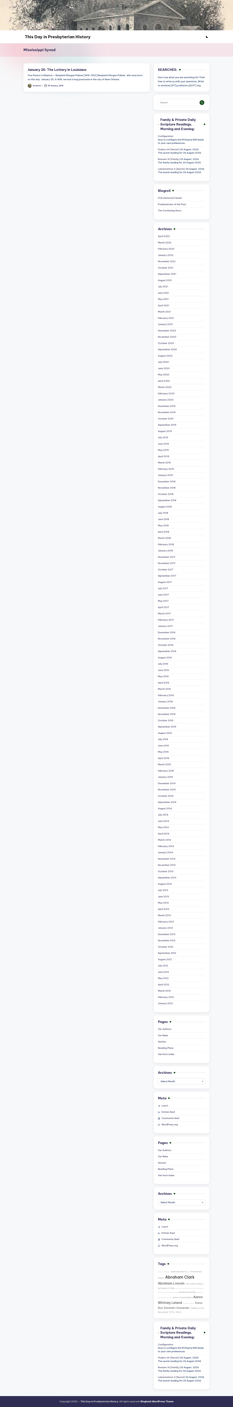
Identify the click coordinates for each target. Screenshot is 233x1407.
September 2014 (167, 802)
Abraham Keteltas (187, 1292)
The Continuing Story (169, 210)
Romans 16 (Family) (169, 159)
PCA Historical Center (170, 197)
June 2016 (163, 670)
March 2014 (164, 839)
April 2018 (163, 531)
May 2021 (163, 299)
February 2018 (166, 544)
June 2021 (163, 292)
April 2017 (163, 607)
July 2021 (163, 286)
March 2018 (164, 538)
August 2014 (165, 808)
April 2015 (163, 758)
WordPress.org (170, 1124)
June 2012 (163, 971)
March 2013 (164, 915)
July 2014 (163, 814)
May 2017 (163, 600)
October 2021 (165, 267)
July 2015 (163, 739)
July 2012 (163, 965)
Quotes (162, 1041)
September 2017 (167, 575)
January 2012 (165, 1003)
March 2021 (164, 311)
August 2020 (165, 355)
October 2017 (165, 569)
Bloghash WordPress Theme (157, 1401)
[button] (202, 102)
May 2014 (163, 827)
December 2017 (166, 556)
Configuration (165, 136)
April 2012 (163, 984)
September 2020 (167, 349)
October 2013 (165, 871)
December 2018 (166, 481)
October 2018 (165, 494)
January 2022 (165, 255)
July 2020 (163, 362)
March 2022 (164, 242)
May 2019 (163, 450)
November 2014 (167, 789)
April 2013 (163, 909)
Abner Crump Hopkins (183, 1297)
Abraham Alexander (176, 1308)
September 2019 (167, 424)
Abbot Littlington (164, 1272)
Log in (165, 1105)
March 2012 (164, 990)
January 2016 (165, 701)
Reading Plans (166, 1047)
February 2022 (166, 248)
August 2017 (165, 582)
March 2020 (165, 387)
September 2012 (167, 953)
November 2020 (167, 336)
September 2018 (167, 500)
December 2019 (166, 406)
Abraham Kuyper (188, 1303)
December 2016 (166, 632)
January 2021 (165, 324)
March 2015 (164, 764)
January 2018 (165, 550)
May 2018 (163, 525)
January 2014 (165, 852)
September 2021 (167, 273)
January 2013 (165, 927)
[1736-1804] (175, 1312)
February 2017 (166, 619)
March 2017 (164, 613)
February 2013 (166, 921)
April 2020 (164, 380)
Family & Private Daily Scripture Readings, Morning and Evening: (178, 124)
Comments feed (170, 1118)
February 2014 (166, 846)
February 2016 (166, 695)
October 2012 (165, 946)
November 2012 (167, 940)
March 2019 (164, 462)
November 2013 (167, 865)
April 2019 (163, 456)
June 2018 (163, 519)
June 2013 (163, 896)
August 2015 (165, 733)
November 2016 (167, 638)
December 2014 (167, 783)
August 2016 (165, 657)
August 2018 (165, 506)
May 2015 (163, 751)
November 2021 (167, 261)
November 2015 (167, 714)
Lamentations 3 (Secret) (171, 168)
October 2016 (165, 645)
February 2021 (166, 318)
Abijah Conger (173, 1292)
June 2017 (163, 594)
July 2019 (163, 437)
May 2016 (163, 676)
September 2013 (167, 877)
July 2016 (163, 663)
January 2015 (165, 777)
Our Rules (163, 1035)
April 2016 (163, 682)
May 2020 (163, 374)
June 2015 (163, 745)
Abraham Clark (180, 1277)
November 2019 (167, 412)
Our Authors (164, 1029)
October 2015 (165, 720)
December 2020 (167, 330)
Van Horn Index (166, 1054)
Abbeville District (179, 1271)
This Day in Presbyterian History (58, 36)
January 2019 (165, 475)
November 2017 (167, 563)
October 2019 (165, 418)
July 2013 (163, 890)
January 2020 (166, 399)
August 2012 (165, 959)
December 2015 (166, 707)
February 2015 (166, 770)
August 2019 (165, 431)
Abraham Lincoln (171, 1283)
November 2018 (167, 487)
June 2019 (163, 443)
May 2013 (163, 902)
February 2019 (166, 468)
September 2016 (167, 651)
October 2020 (166, 343)
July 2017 (163, 588)
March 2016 (164, 688)
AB (188, 1272)
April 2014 (163, 833)
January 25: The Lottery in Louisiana (57, 70)
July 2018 (163, 512)
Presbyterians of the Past (172, 204)
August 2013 (165, 883)
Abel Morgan (162, 1292)
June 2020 (164, 368)
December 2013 (166, 858)
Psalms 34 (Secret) (168, 149)
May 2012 (163, 978)
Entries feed (168, 1111)
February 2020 (166, 393)
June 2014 (163, 821)
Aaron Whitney (198, 1288)
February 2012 (166, 997)
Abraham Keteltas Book (183, 1288)
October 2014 (166, 795)
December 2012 (166, 934)
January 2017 (165, 626)
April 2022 (164, 236)
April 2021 (163, 305)
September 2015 (167, 726)
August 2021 (165, 280)
